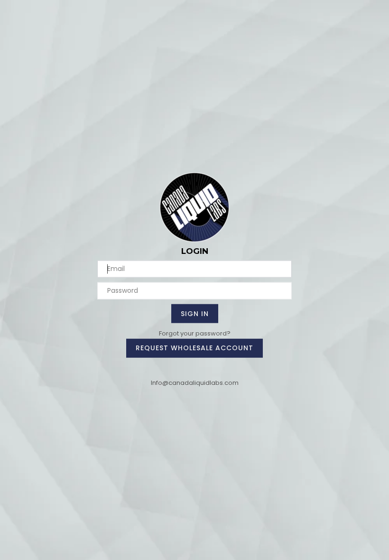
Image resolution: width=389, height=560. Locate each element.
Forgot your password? (195, 333)
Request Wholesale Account (194, 348)
